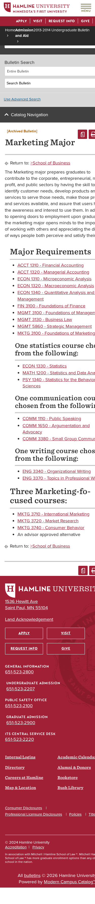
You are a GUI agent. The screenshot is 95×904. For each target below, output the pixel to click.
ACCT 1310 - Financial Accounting (50, 265)
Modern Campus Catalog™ (69, 881)
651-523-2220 (19, 739)
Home (10, 30)
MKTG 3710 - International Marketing (53, 514)
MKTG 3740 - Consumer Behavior (50, 527)
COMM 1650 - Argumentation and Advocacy (56, 428)
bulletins (32, 875)
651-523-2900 (20, 722)
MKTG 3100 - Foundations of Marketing (56, 333)
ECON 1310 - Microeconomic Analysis (54, 279)
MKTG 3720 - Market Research (48, 521)
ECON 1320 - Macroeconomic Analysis (55, 285)
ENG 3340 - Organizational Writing (57, 471)
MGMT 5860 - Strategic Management (54, 326)
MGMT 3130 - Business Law (44, 319)
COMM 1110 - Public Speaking (52, 418)
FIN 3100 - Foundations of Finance (51, 306)
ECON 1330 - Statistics (45, 366)
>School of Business (50, 163)
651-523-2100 (19, 705)
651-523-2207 (20, 689)
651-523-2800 (19, 672)
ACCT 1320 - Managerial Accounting (53, 272)
